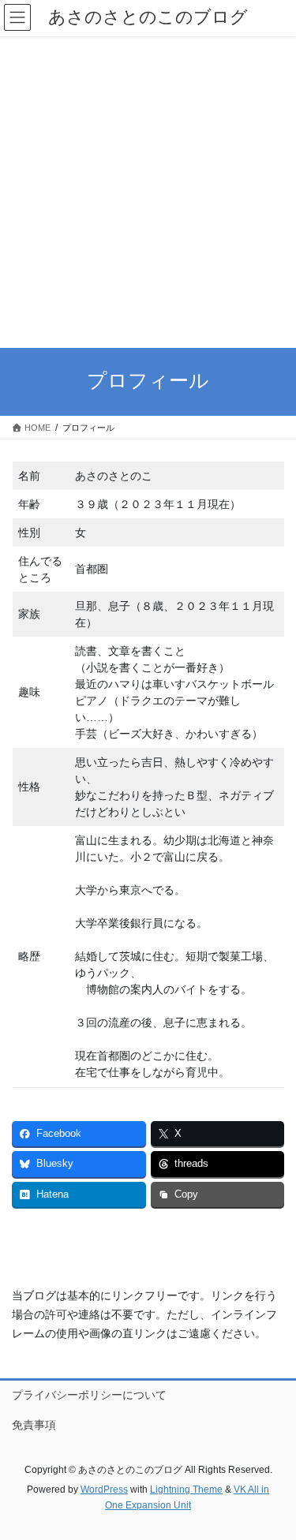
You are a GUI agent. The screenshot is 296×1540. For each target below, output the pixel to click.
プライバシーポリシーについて (89, 1395)
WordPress (104, 1489)
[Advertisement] (148, 192)
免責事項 (34, 1425)
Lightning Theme (186, 1489)
